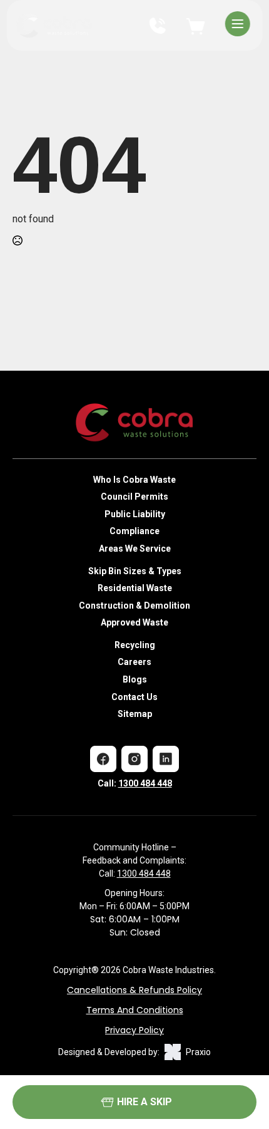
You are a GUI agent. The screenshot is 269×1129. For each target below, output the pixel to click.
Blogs (135, 679)
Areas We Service (135, 549)
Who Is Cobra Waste (134, 480)
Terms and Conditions (134, 1010)
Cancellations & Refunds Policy (134, 990)
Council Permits (134, 497)
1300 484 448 (145, 783)
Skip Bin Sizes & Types (134, 571)
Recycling (134, 645)
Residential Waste (135, 588)
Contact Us (134, 697)
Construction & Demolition (134, 606)
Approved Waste (134, 622)
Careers (134, 662)
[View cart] (195, 23)
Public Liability (134, 514)
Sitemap (135, 714)
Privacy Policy (134, 1030)
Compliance (134, 531)
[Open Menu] (237, 25)
